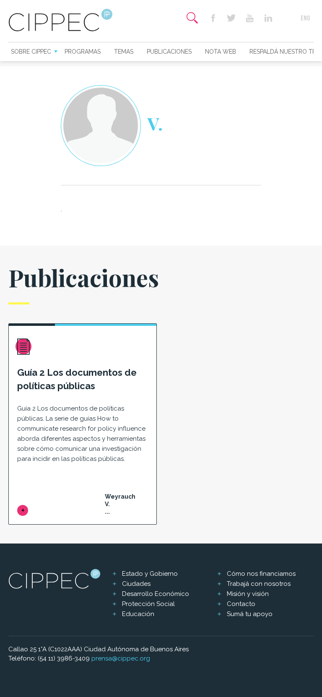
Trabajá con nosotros (259, 584)
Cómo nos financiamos (261, 573)
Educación (138, 614)
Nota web (220, 51)
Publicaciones (169, 51)
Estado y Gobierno (150, 573)
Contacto (241, 604)
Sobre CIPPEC (31, 51)
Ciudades (136, 584)
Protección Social (148, 604)
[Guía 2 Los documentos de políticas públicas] (22, 510)
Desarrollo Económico (155, 594)
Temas (123, 51)
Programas (83, 51)
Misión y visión (248, 594)
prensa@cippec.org (120, 658)
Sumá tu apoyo (250, 614)
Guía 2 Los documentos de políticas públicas (77, 379)
